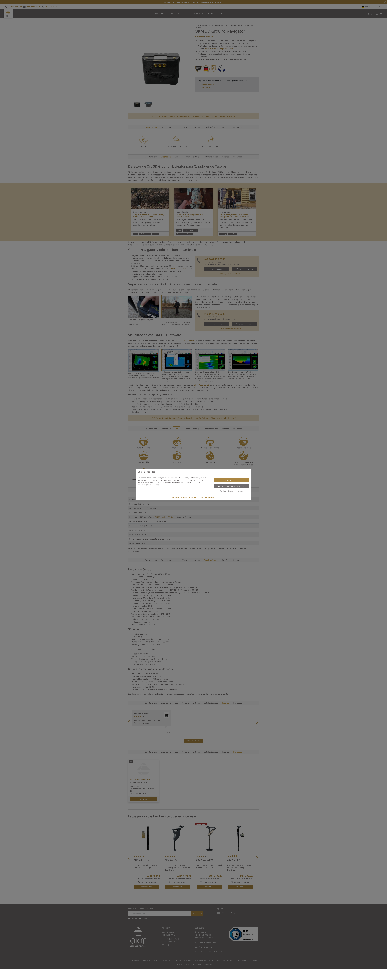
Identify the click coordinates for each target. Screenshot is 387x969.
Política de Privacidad (179, 497)
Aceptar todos (230, 480)
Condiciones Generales (207, 497)
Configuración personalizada (231, 491)
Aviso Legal (193, 497)
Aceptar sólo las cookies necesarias (230, 486)
